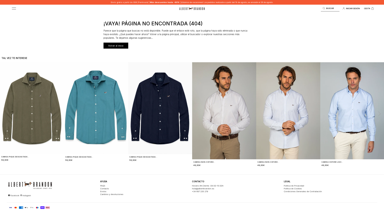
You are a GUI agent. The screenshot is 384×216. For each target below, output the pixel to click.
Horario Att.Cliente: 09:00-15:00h (208, 185)
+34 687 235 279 (200, 191)
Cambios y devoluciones (111, 194)
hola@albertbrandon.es (203, 188)
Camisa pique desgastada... (15, 157)
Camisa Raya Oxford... (204, 162)
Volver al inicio (116, 45)
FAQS (102, 185)
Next (378, 113)
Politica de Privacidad (294, 185)
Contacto (104, 188)
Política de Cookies (293, 188)
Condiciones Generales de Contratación (303, 191)
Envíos (103, 191)
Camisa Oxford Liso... (332, 162)
